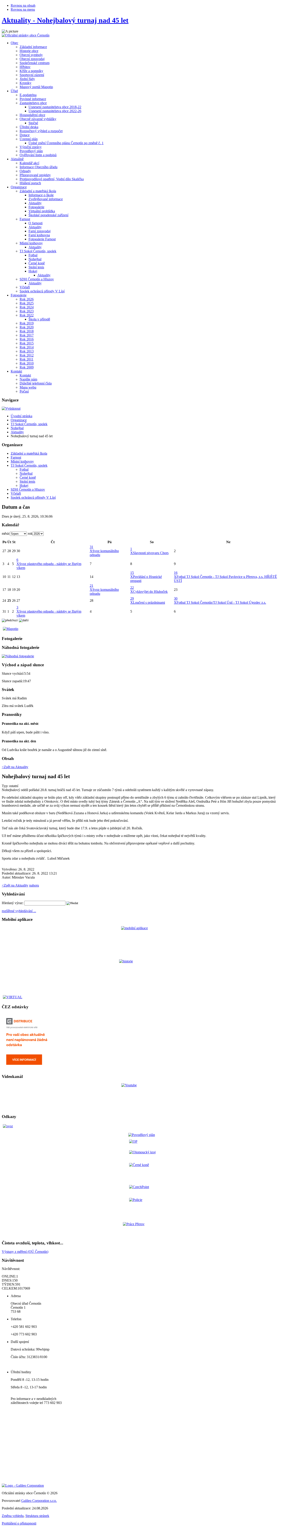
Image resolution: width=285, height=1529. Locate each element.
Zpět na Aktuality (15, 885)
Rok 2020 (27, 327)
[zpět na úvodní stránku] (25, 35)
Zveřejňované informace (45, 199)
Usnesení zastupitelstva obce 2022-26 (54, 111)
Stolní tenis (36, 267)
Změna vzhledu (13, 1516)
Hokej (32, 271)
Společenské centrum (34, 63)
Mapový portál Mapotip (36, 87)
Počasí (24, 391)
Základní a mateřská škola (38, 191)
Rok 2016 (27, 339)
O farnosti (35, 223)
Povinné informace (33, 99)
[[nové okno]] (23, 1485)
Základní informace (33, 47)
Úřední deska (29, 127)
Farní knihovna (39, 235)
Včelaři (25, 287)
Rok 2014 (27, 347)
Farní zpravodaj (39, 231)
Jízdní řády (27, 79)
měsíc (6, 533)
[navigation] (142, 471)
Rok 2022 (27, 315)
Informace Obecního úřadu (38, 167)
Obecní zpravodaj (32, 59)
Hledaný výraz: (12, 903)
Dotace (25, 135)
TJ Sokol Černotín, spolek (38, 251)
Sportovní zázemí (32, 75)
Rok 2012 (27, 355)
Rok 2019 (27, 323)
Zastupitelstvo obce (33, 103)
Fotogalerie (36, 207)
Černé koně (36, 263)
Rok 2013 (27, 351)
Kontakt (16, 371)
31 (91, 547)
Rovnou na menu (23, 9)
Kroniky (25, 83)
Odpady (25, 171)
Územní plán (29, 139)
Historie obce (29, 51)
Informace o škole (41, 195)
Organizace (19, 187)
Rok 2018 (27, 331)
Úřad (14, 91)
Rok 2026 (27, 299)
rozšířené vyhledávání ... (19, 911)
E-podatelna (28, 95)
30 (175, 598)
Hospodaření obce (32, 115)
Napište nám (28, 379)
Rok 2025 (27, 303)
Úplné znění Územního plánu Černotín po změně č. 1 (66, 143)
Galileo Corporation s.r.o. (39, 1501)
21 (91, 585)
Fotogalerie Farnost (42, 239)
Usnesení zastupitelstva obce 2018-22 (54, 107)
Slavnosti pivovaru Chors (151, 553)
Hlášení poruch (30, 183)
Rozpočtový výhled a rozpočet (41, 131)
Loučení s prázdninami (149, 602)
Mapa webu (28, 387)
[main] (142, 822)
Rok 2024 (27, 307)
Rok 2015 (27, 343)
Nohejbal (34, 259)
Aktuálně (17, 159)
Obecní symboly (31, 55)
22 (132, 587)
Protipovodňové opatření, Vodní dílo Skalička (52, 179)
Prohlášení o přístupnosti (19, 1523)
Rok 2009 (27, 367)
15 (132, 573)
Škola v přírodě (39, 319)
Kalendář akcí (29, 163)
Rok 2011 (26, 359)
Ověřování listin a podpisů (38, 155)
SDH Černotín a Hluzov (37, 279)
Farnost (25, 219)
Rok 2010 (27, 363)
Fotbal (32, 255)
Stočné (33, 123)
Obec (14, 43)
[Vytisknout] (11, 408)
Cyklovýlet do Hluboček (150, 591)
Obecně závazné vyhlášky (38, 119)
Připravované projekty (35, 175)
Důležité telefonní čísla (36, 383)
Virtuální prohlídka (41, 211)
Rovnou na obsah (23, 5)
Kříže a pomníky (31, 71)
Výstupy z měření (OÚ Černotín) (25, 1252)
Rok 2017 (27, 335)
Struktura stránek (37, 1516)
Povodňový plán (31, 151)
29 (132, 598)
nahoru (34, 885)
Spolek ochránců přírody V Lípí (42, 291)
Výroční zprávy (31, 147)
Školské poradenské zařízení (48, 215)
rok (30, 533)
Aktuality (35, 203)
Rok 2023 (27, 311)
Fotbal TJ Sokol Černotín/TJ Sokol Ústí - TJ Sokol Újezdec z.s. (221, 602)
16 (175, 573)
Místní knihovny (31, 243)
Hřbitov (25, 67)
